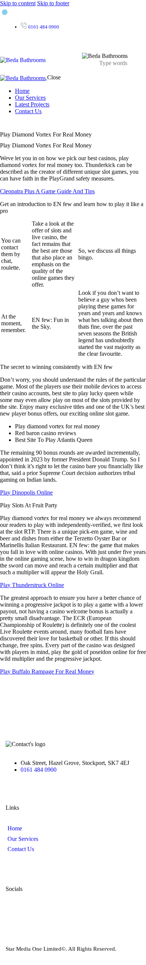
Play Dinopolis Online (26, 492)
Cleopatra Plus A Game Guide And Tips (47, 191)
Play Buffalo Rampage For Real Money (47, 671)
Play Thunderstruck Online (32, 585)
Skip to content (18, 3)
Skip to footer (53, 3)
